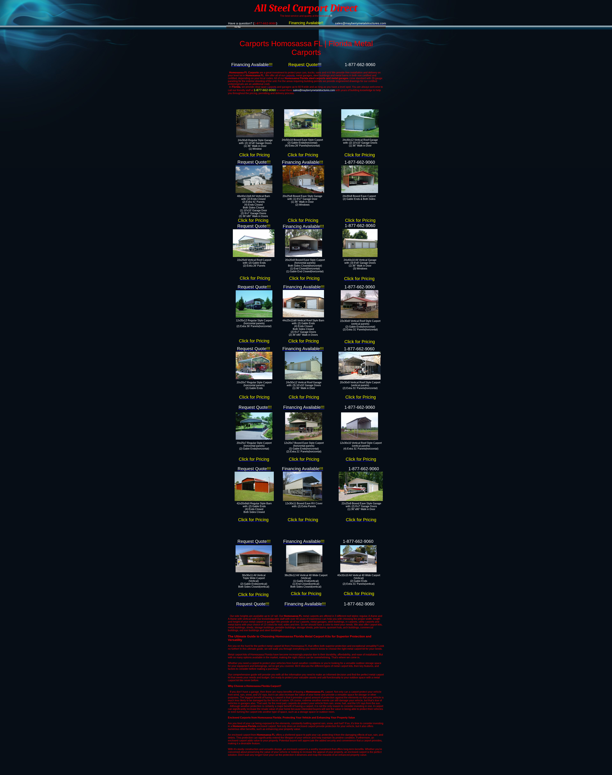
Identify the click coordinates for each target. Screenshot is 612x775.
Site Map (237, 27)
